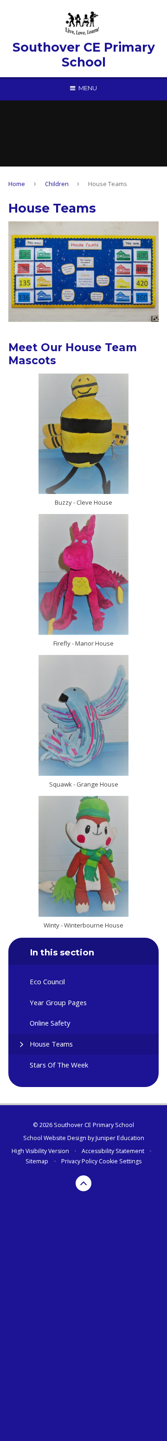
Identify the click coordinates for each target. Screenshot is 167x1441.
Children (57, 184)
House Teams (107, 184)
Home (16, 184)
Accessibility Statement (113, 1151)
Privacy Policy (79, 1161)
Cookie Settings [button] (120, 1161)
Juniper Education (120, 1138)
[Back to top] (83, 1183)
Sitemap (37, 1161)
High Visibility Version (40, 1151)
